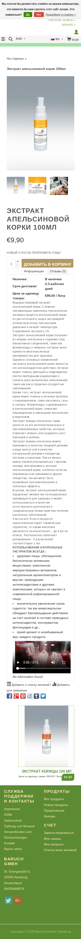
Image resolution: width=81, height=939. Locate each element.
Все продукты (54, 799)
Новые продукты (56, 805)
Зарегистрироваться (59, 832)
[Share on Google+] (16, 696)
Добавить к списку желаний (30, 684)
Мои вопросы (54, 844)
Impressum (12, 809)
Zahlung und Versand (19, 826)
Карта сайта (13, 849)
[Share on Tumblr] (36, 696)
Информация (34, 271)
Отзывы (58, 271)
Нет (38, 14)
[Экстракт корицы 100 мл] (46, 736)
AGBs (8, 814)
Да (28, 14)
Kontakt (9, 843)
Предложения (54, 810)
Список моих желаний (60, 850)
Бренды (49, 816)
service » (68, 24)
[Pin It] (23, 696)
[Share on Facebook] (9, 696)
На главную (15, 58)
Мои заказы (52, 838)
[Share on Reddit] (29, 696)
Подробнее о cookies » (61, 14)
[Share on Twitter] (43, 696)
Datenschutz (13, 820)
